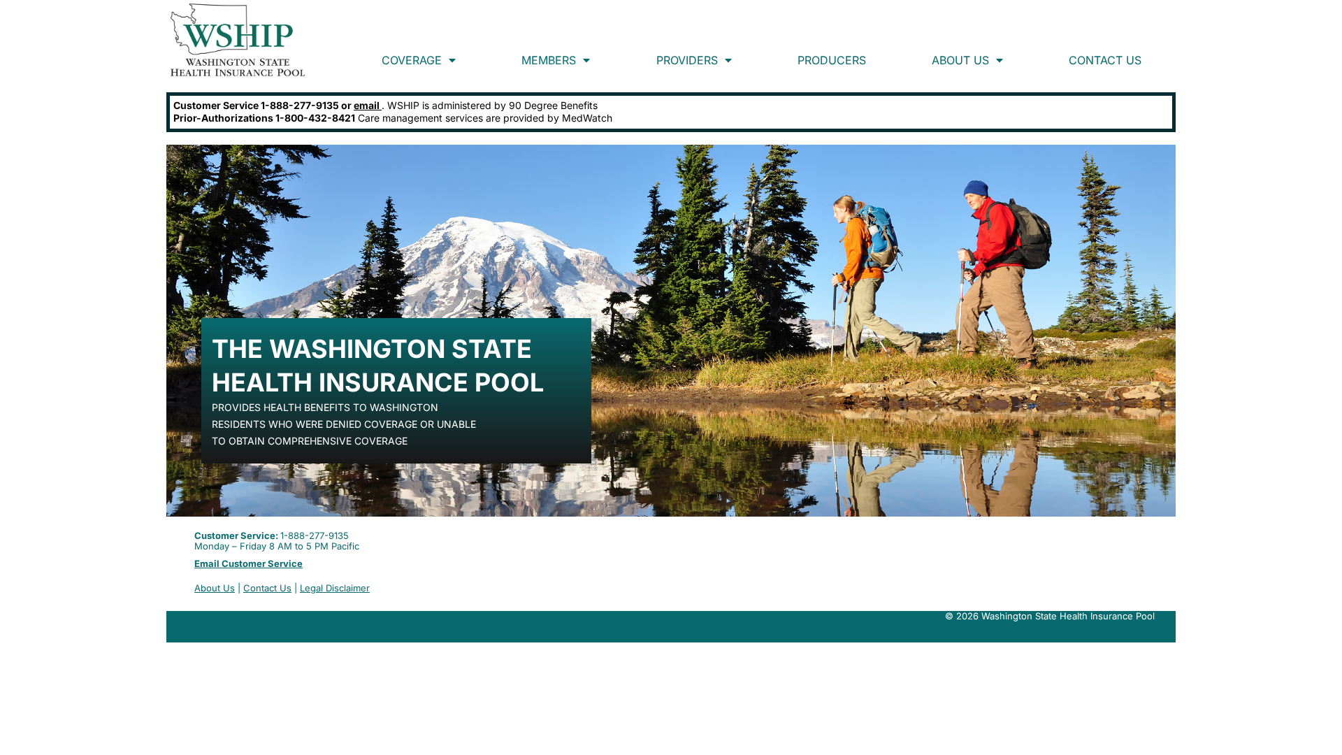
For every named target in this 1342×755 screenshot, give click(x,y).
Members (548, 60)
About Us (960, 60)
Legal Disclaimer (335, 588)
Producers (832, 60)
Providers (687, 60)
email (368, 105)
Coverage (412, 60)
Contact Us (1105, 60)
